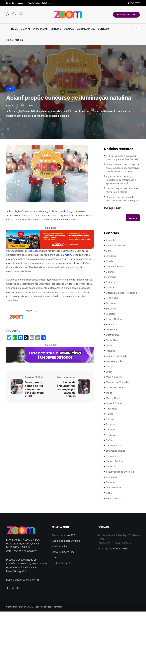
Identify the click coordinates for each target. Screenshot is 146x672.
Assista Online (34, 3)
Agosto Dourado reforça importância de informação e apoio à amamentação (121, 180)
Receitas (110, 429)
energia (50, 292)
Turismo (110, 482)
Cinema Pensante (115, 266)
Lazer (109, 371)
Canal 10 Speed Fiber (63, 552)
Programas (40, 29)
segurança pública (115, 450)
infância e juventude (116, 356)
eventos (110, 324)
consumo (37, 292)
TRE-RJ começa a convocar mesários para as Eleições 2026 (122, 158)
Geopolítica (112, 340)
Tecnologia (111, 477)
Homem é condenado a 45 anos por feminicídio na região (122, 199)
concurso (33, 250)
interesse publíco (115, 361)
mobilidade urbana (115, 387)
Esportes (110, 313)
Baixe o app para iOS (63, 535)
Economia (111, 303)
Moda (109, 392)
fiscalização (112, 329)
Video (109, 492)
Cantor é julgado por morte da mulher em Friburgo (122, 190)
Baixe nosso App (19, 3)
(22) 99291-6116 (119, 548)
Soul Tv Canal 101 (62, 563)
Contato (103, 29)
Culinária (110, 282)
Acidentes (111, 240)
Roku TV (56, 557)
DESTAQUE (112, 298)
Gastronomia (112, 334)
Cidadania (111, 256)
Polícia (109, 413)
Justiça (109, 366)
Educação (111, 308)
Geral (109, 345)
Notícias (55, 29)
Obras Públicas (114, 403)
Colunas (69, 29)
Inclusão (110, 350)
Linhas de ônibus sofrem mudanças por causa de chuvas (66, 389)
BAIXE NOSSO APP (126, 14)
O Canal (26, 29)
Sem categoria (113, 456)
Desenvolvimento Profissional (121, 292)
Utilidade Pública (114, 487)
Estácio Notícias (114, 319)
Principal (110, 424)
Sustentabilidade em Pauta (120, 471)
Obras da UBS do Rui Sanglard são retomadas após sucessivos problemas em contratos (122, 168)
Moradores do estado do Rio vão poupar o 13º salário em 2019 (34, 389)
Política (109, 419)
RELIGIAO (111, 434)
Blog (108, 250)
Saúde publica (113, 445)
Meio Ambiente (114, 377)
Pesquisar (112, 208)
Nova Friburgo (65, 211)
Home (14, 29)
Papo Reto (111, 408)
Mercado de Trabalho (117, 382)
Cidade (11, 89)
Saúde (109, 440)
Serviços (110, 466)
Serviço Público (114, 461)
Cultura (110, 287)
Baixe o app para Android (66, 540)
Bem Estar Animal (115, 245)
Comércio (111, 277)
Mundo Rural (113, 398)
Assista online (59, 546)
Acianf (67, 254)
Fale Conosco (47, 3)
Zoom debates (113, 498)
